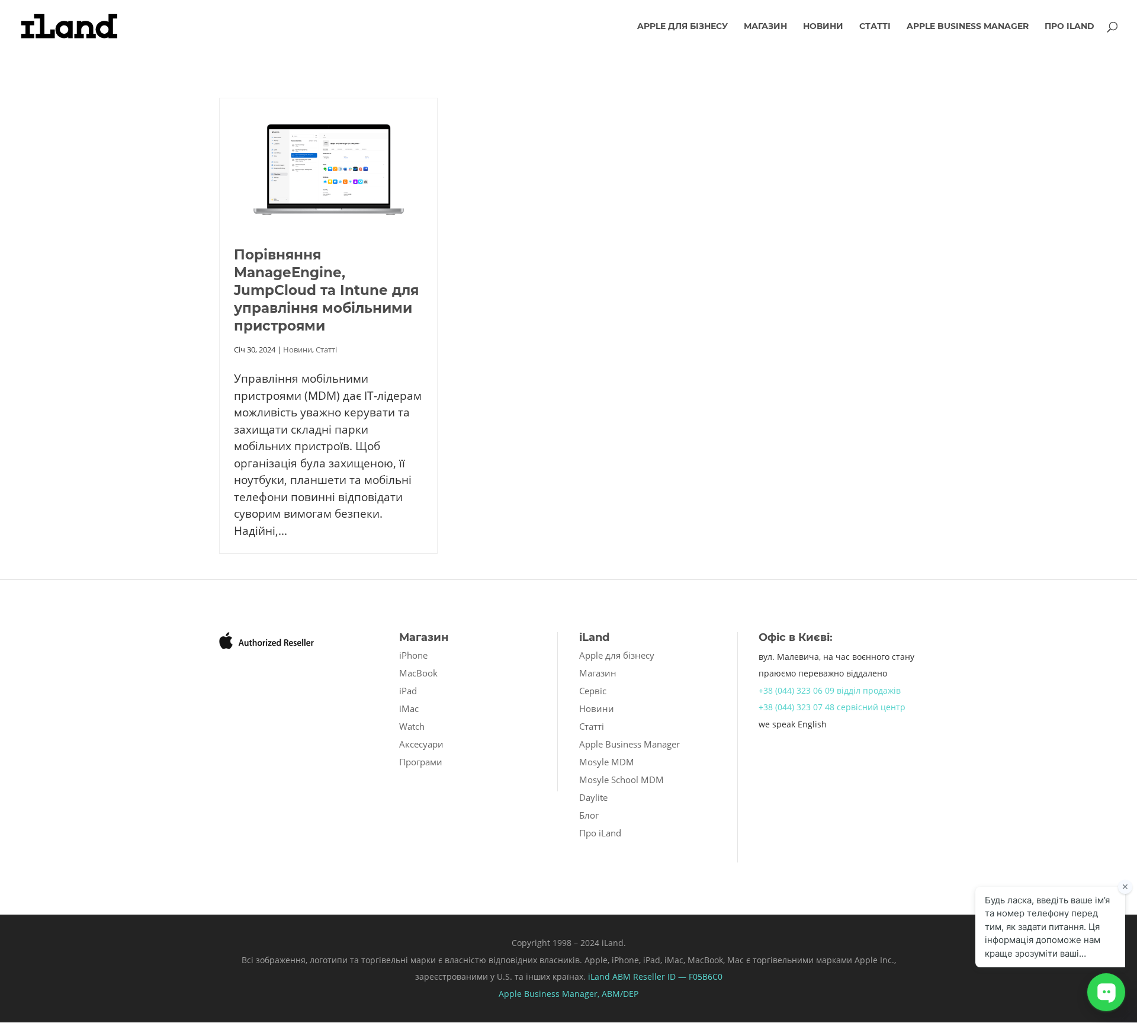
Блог (589, 815)
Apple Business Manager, (550, 993)
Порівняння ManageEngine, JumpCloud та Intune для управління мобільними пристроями (326, 290)
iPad (408, 691)
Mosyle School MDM (621, 779)
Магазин (765, 26)
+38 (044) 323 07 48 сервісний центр (832, 707)
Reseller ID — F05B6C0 (676, 976)
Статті (875, 26)
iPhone (413, 655)
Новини (823, 26)
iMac (409, 708)
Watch (412, 726)
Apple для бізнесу (682, 26)
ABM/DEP (620, 993)
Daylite (593, 797)
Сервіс (592, 691)
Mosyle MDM (606, 762)
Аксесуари (421, 744)
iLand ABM (609, 976)
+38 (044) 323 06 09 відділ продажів (830, 690)
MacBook (418, 673)
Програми (420, 762)
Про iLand (1069, 26)
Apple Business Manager (968, 26)
